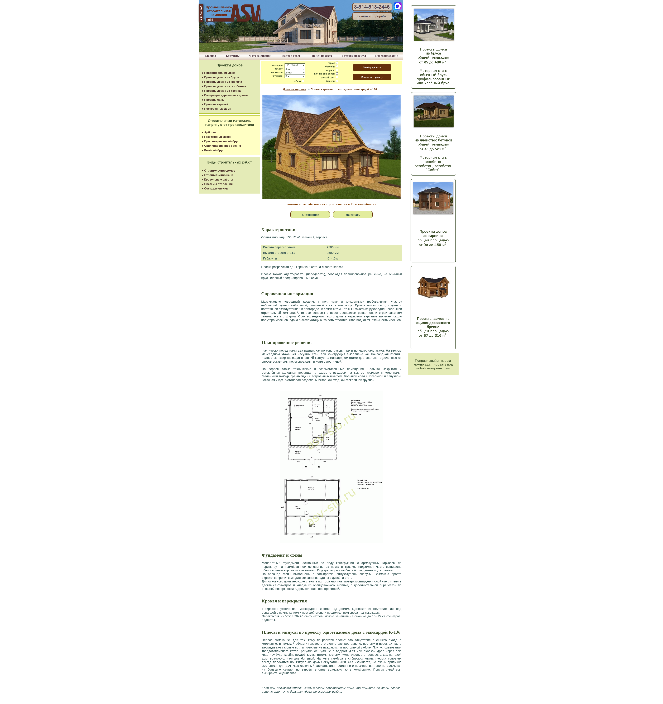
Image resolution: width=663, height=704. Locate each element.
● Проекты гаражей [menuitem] (215, 104)
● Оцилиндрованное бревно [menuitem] (221, 145)
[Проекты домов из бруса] (434, 39)
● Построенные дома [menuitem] (216, 108)
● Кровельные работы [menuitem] (217, 179)
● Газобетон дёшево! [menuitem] (216, 136)
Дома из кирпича (294, 89)
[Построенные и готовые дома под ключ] (301, 51)
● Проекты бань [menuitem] (213, 99)
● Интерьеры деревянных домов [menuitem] (225, 95)
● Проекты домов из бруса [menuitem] (220, 77)
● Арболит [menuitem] (209, 132)
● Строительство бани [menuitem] (217, 175)
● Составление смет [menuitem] (216, 188)
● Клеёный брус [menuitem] (213, 150)
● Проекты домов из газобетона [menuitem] (224, 86)
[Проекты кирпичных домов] (433, 213)
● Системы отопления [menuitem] (217, 184)
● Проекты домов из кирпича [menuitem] (222, 81)
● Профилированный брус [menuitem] (220, 141)
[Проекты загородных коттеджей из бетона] (434, 126)
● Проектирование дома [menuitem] (218, 72)
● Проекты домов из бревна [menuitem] (221, 90)
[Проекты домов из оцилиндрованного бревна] (432, 302)
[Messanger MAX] (397, 9)
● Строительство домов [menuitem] (218, 170)
